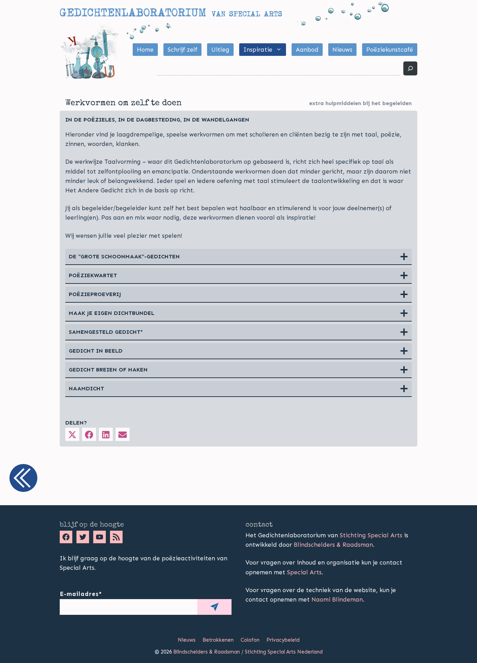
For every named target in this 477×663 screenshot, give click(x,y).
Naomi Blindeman (337, 599)
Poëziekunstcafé (389, 49)
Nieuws (342, 49)
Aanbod (307, 49)
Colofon (250, 640)
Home (145, 49)
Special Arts (304, 572)
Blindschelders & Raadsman (333, 544)
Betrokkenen (218, 640)
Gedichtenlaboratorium (133, 13)
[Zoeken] (410, 68)
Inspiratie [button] (257, 49)
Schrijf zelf (182, 49)
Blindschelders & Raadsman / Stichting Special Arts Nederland (248, 652)
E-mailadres (81, 593)
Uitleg (220, 49)
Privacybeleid (283, 640)
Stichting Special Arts (371, 535)
